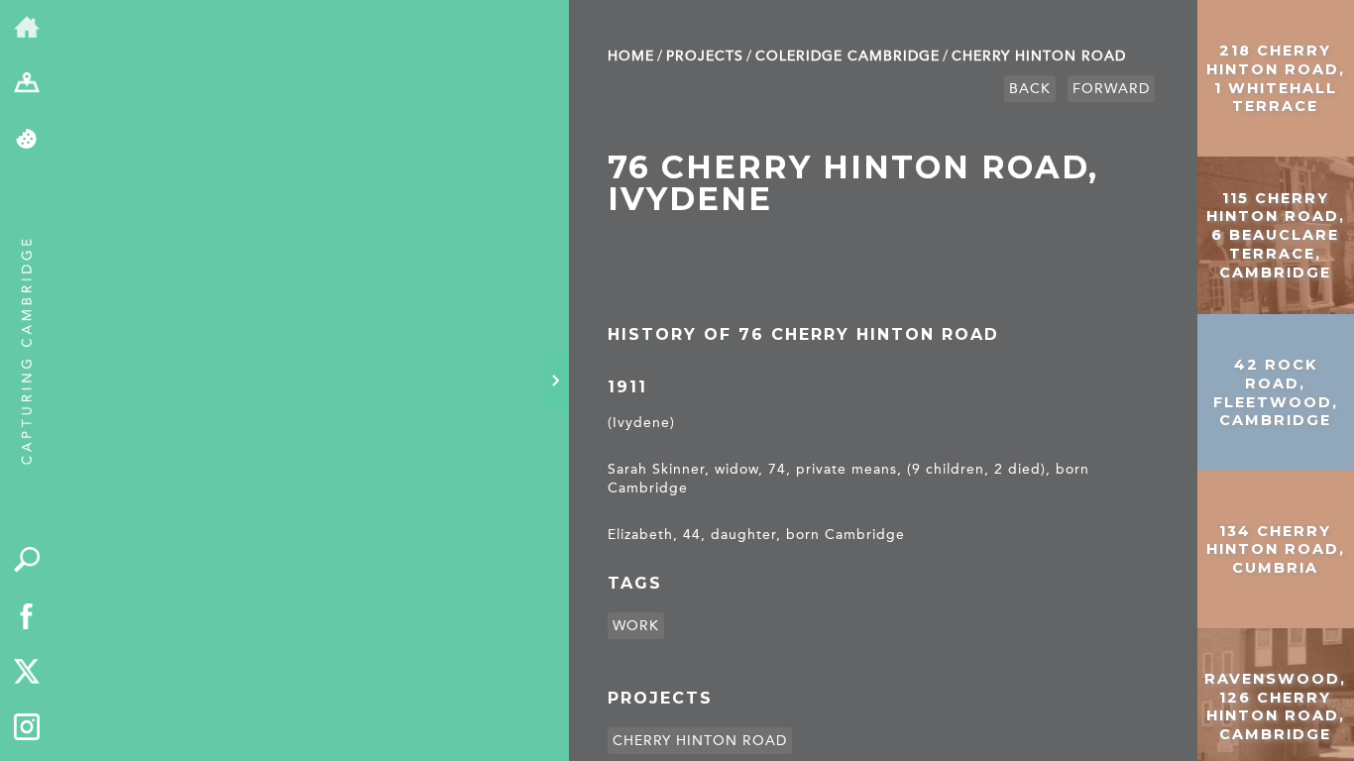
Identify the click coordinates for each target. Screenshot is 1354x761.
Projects (704, 56)
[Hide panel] (555, 380)
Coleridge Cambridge (847, 56)
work (636, 625)
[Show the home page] (27, 28)
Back (1030, 88)
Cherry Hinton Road (1039, 56)
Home (631, 56)
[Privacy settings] (27, 140)
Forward (1111, 88)
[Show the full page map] (27, 84)
